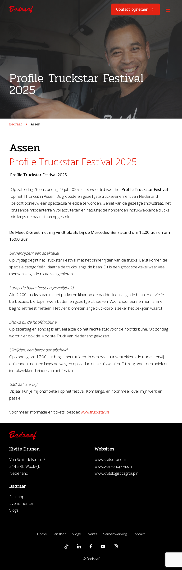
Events (91, 534)
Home (42, 534)
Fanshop (16, 496)
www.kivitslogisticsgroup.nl (117, 473)
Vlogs (13, 510)
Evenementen (21, 503)
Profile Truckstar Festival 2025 (73, 161)
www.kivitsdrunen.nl (111, 459)
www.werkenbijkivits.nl (113, 466)
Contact (138, 534)
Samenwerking (115, 534)
